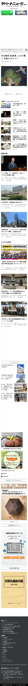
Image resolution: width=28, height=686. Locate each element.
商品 (14, 49)
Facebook (5, 476)
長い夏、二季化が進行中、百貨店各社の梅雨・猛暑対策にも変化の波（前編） (7, 396)
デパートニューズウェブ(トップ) (10, 622)
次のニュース (19, 94)
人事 (20, 49)
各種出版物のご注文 (7, 629)
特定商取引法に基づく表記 (9, 643)
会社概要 (5, 637)
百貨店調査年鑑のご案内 (8, 628)
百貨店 (2, 49)
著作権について (6, 644)
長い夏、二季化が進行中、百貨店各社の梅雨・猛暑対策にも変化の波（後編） (7, 387)
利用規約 (5, 641)
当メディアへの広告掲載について (10, 633)
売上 (6, 49)
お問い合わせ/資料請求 (8, 631)
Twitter (4, 473)
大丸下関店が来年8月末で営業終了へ (7, 366)
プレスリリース (8, 51)
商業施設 (10, 49)
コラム (2, 51)
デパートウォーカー (7, 661)
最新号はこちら (14, 522)
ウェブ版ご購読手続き (8, 624)
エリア (17, 49)
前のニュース (8, 94)
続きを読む (8, 180)
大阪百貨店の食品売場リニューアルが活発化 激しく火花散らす (7, 376)
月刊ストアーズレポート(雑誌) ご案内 (11, 626)
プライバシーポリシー (8, 639)
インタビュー (15, 51)
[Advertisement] (14, 32)
